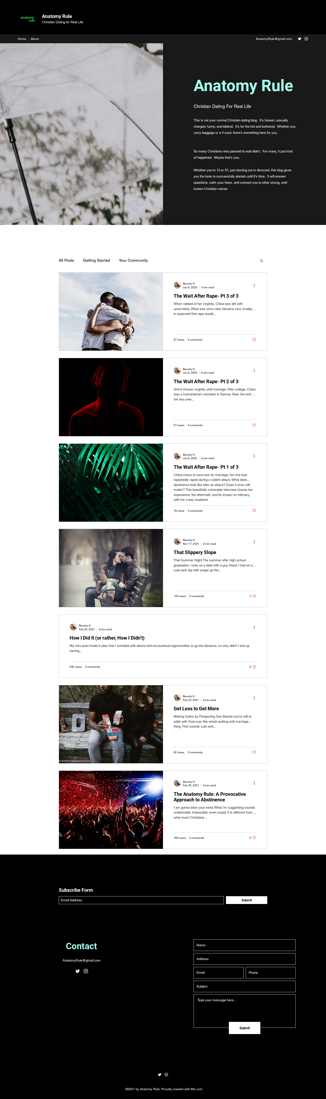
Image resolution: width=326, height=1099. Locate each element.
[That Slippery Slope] (111, 568)
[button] (261, 261)
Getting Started (96, 260)
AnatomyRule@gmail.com (274, 39)
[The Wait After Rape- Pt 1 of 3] (111, 483)
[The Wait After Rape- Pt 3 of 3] (111, 312)
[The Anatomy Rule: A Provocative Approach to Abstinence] (111, 810)
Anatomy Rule (57, 16)
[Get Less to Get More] (111, 724)
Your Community (133, 260)
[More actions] (255, 285)
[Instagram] (306, 39)
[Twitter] (299, 39)
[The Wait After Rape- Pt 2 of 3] (111, 397)
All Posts (66, 260)
